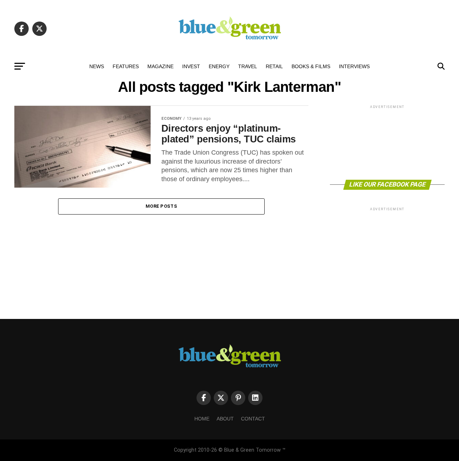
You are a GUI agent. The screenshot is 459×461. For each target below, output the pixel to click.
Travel (247, 66)
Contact (253, 419)
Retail (274, 66)
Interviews (354, 66)
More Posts (161, 206)
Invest (191, 66)
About (225, 419)
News (96, 66)
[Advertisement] (387, 142)
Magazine (160, 66)
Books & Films (311, 66)
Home (201, 419)
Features (126, 66)
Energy (219, 66)
